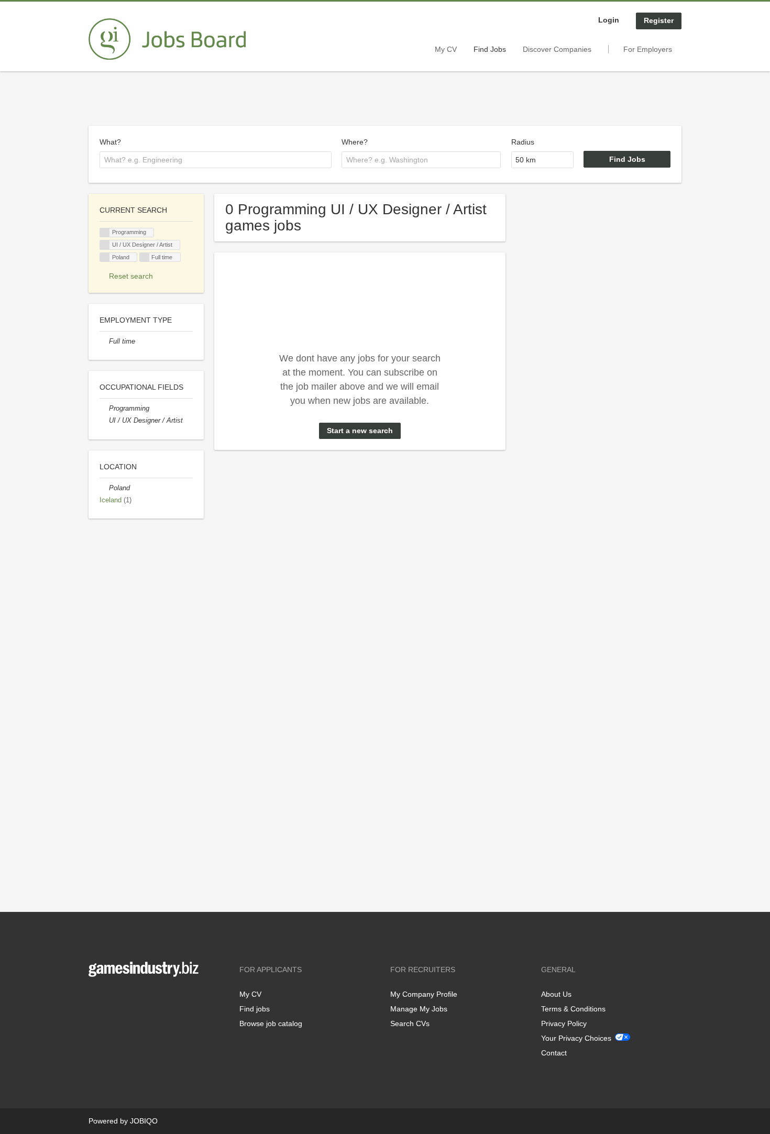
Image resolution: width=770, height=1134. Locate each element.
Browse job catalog (270, 1023)
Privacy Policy (564, 1023)
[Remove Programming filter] (104, 408)
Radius (522, 142)
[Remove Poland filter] (104, 488)
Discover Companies (557, 49)
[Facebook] (96, 998)
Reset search (131, 276)
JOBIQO (144, 1121)
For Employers (647, 49)
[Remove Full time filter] (104, 341)
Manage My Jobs (418, 1009)
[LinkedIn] (129, 998)
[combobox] (216, 159)
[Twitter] (113, 998)
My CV (446, 49)
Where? (355, 142)
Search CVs (410, 1023)
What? (110, 142)
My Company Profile (423, 994)
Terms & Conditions (573, 1009)
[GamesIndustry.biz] (167, 39)
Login (608, 20)
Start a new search (360, 430)
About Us (556, 994)
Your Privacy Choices (576, 1038)
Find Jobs (490, 49)
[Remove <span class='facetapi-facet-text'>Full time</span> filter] (144, 257)
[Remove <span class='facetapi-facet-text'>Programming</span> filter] (104, 232)
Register (659, 20)
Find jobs (254, 1009)
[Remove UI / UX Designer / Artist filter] (104, 420)
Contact (554, 1053)
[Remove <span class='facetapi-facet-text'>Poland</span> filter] (104, 257)
